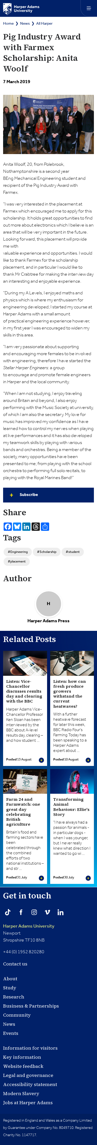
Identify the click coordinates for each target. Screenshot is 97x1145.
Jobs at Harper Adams (28, 1102)
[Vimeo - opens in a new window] (47, 912)
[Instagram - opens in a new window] (34, 912)
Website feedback (23, 1066)
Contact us (15, 964)
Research (13, 997)
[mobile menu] (88, 8)
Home (8, 23)
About (10, 978)
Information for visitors (30, 1048)
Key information (22, 1057)
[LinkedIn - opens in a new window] (60, 912)
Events (10, 1033)
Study (9, 987)
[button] (48, 495)
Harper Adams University (28, 926)
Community (17, 1015)
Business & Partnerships (31, 1006)
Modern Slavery (21, 1093)
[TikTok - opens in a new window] (7, 912)
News (25, 23)
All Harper (44, 23)
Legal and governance (28, 1075)
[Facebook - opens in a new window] (21, 912)
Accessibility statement (30, 1084)
